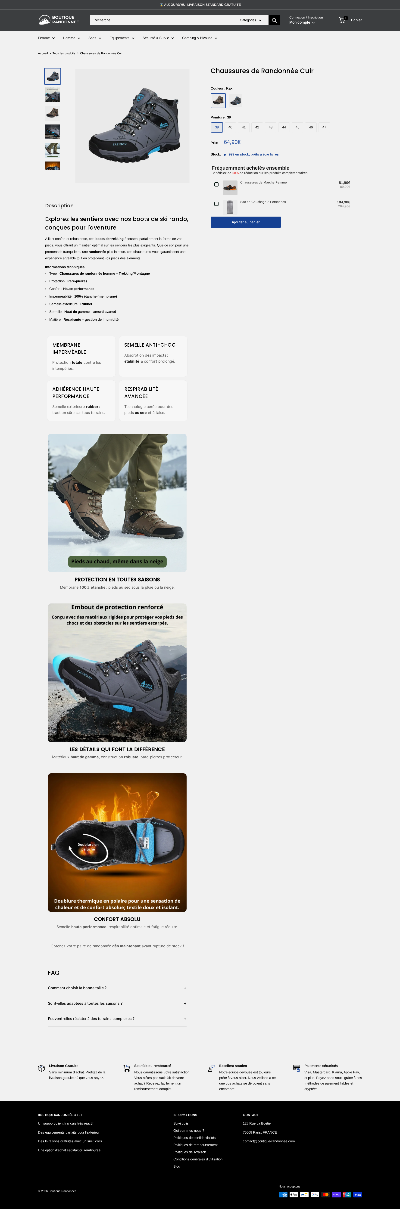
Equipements (119, 38)
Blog (176, 1166)
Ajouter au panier (246, 222)
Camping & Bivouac (197, 38)
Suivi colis (181, 1123)
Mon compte (300, 22)
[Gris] (235, 100)
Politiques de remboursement (195, 1145)
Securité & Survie (156, 38)
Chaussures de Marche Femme (263, 182)
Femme (44, 38)
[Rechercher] (274, 20)
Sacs (92, 38)
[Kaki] (218, 100)
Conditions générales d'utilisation (197, 1159)
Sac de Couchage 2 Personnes (263, 202)
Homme (69, 38)
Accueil (43, 53)
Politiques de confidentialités (194, 1138)
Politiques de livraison (189, 1152)
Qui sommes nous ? (188, 1130)
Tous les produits (64, 53)
